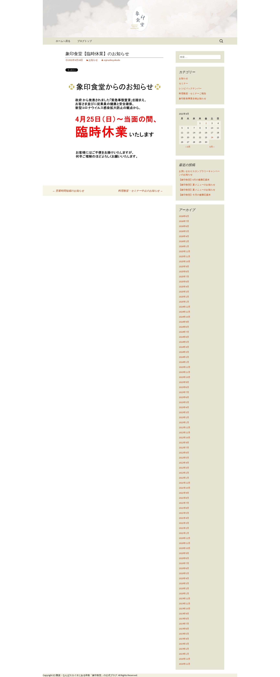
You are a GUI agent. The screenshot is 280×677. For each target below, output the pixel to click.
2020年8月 (184, 558)
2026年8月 (184, 216)
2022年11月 (184, 432)
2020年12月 (184, 538)
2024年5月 (184, 341)
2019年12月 (184, 598)
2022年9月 (184, 442)
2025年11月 (184, 256)
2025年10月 (184, 261)
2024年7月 (184, 331)
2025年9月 (184, 266)
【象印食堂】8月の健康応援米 (194, 179)
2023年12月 (184, 367)
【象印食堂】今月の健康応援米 (195, 194)
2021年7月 (184, 502)
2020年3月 (184, 583)
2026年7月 (184, 221)
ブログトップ (84, 41)
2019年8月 (184, 618)
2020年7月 (184, 563)
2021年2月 (184, 528)
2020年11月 (184, 543)
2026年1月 (184, 246)
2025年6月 (184, 281)
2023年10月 (184, 377)
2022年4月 (184, 462)
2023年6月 (184, 397)
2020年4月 (184, 578)
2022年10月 (184, 437)
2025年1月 (184, 301)
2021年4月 (184, 518)
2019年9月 (184, 613)
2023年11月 (184, 372)
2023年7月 (184, 392)
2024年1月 (184, 362)
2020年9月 (184, 553)
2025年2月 (184, 296)
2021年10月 (184, 487)
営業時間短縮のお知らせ (68, 190)
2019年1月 (184, 653)
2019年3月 (184, 643)
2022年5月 (184, 457)
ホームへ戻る (63, 41)
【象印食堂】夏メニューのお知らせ (197, 184)
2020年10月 (184, 548)
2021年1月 (184, 533)
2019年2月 (184, 648)
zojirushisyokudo (112, 60)
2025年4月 (184, 286)
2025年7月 (184, 276)
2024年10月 (184, 316)
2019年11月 (184, 603)
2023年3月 (184, 412)
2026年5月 (184, 231)
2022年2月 (184, 472)
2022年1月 (184, 477)
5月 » (212, 146)
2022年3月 (184, 467)
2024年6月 (184, 336)
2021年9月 (184, 492)
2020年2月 (184, 588)
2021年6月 (184, 507)
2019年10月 (184, 608)
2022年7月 (184, 447)
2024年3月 (184, 352)
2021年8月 (184, 497)
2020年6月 (184, 568)
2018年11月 (184, 663)
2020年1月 (184, 593)
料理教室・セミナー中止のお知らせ (140, 190)
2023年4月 (184, 407)
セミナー (183, 83)
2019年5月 (184, 633)
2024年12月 (184, 306)
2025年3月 (184, 291)
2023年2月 (184, 417)
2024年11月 (184, 311)
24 (212, 137)
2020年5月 (184, 573)
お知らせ (93, 60)
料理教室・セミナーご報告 (192, 93)
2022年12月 (184, 427)
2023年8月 (184, 387)
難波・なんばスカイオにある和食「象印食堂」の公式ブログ (86, 675)
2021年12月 (184, 482)
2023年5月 (184, 402)
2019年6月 (184, 628)
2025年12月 (184, 251)
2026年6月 (184, 226)
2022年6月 (184, 452)
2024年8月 (184, 326)
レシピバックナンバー (190, 88)
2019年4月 (184, 638)
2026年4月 (184, 236)
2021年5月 (184, 512)
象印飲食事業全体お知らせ (192, 98)
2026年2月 (184, 241)
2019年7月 (184, 623)
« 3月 (188, 146)
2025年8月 (184, 271)
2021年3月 (184, 523)
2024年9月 (184, 321)
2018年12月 (184, 658)
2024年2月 (184, 357)
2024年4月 (184, 346)
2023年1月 (184, 422)
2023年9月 (184, 382)
